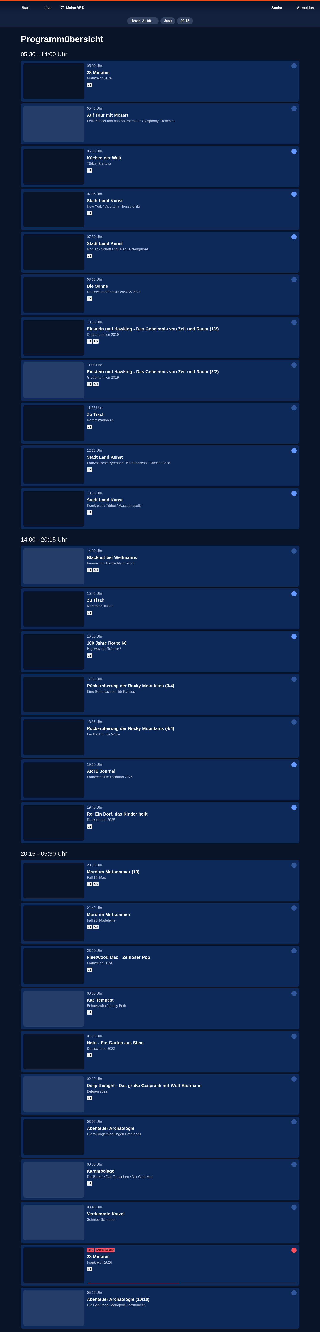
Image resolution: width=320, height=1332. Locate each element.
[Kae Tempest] (54, 1008)
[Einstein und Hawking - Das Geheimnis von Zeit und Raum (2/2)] (54, 380)
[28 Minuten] (54, 81)
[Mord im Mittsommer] (54, 923)
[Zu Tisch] (54, 423)
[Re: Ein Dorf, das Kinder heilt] (54, 822)
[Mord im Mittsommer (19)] (54, 880)
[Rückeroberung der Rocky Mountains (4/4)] (54, 737)
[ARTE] (160, 7)
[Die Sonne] (54, 294)
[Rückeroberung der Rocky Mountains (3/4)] (54, 694)
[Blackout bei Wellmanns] (54, 566)
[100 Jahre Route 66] (54, 651)
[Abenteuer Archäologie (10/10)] (54, 1308)
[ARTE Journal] (54, 779)
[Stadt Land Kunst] (54, 209)
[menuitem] (6, 8)
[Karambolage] (54, 1179)
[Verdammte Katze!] (54, 1222)
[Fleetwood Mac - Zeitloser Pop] (54, 966)
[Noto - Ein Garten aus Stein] (54, 1051)
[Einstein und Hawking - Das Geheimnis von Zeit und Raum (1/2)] (54, 337)
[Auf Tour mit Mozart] (54, 123)
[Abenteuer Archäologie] (54, 1137)
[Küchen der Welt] (54, 166)
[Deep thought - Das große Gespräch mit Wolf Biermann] (54, 1094)
